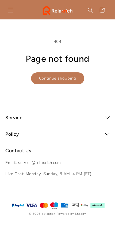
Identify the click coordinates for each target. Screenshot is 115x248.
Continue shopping (57, 78)
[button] (11, 10)
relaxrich (48, 214)
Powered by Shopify (71, 214)
